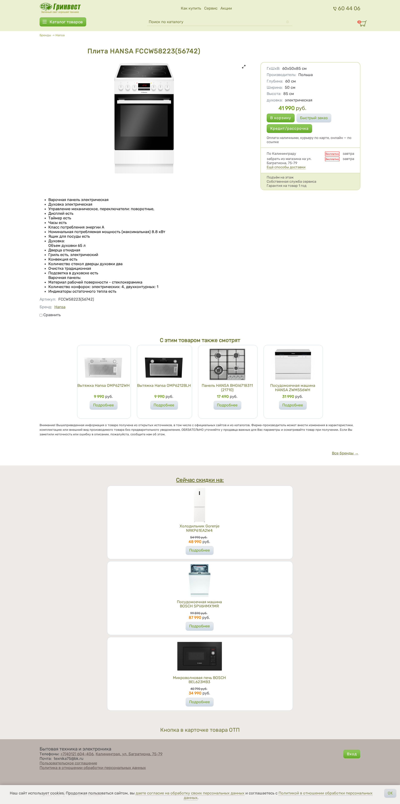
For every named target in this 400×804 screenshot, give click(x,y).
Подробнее (103, 405)
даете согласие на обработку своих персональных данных (190, 793)
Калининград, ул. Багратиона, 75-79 (129, 754)
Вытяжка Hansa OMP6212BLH (164, 385)
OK (390, 793)
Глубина (275, 81)
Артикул (48, 299)
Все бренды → (345, 453)
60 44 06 (349, 8)
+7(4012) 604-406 (77, 754)
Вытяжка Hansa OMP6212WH (103, 385)
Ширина (275, 87)
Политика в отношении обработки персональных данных (93, 767)
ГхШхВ (273, 68)
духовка (275, 100)
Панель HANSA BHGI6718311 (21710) (227, 387)
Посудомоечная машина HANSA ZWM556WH (292, 387)
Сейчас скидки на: (200, 480)
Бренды (45, 35)
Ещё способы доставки (286, 167)
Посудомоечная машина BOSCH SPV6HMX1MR (199, 604)
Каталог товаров (66, 21)
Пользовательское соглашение (68, 763)
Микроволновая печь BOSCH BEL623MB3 (199, 679)
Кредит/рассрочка (289, 128)
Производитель (281, 74)
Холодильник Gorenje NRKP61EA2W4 (199, 528)
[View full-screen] (243, 66)
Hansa (60, 35)
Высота (274, 93)
